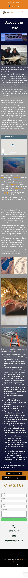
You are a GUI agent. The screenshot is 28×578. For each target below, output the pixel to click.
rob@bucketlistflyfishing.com (14, 2)
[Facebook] (12, 6)
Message (4, 509)
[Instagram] (15, 6)
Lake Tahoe (16, 178)
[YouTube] (19, 6)
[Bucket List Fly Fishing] (9, 5)
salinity (6, 193)
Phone (3, 504)
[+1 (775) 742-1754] (14, 526)
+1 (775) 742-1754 (14, 531)
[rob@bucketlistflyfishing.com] (14, 536)
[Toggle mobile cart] (22, 11)
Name (3, 493)
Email (3, 498)
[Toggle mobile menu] (25, 11)
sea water (5, 195)
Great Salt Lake (17, 188)
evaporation (14, 184)
